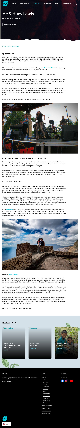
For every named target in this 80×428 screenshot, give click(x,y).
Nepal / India (46, 396)
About (14, 4)
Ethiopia (45, 384)
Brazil (44, 380)
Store (57, 4)
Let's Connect (67, 4)
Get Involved (47, 4)
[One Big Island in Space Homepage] (4, 420)
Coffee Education (46, 408)
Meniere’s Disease (50, 68)
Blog (36, 4)
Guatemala (46, 387)
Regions (44, 377)
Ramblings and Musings (10, 24)
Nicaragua (45, 398)
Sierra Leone (46, 400)
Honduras (45, 389)
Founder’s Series (46, 414)
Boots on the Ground (47, 405)
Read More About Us (7, 381)
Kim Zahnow (13, 275)
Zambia (45, 403)
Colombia (45, 382)
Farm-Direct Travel (46, 411)
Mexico (45, 391)
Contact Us (64, 377)
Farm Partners (24, 4)
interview (9, 210)
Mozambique (46, 393)
